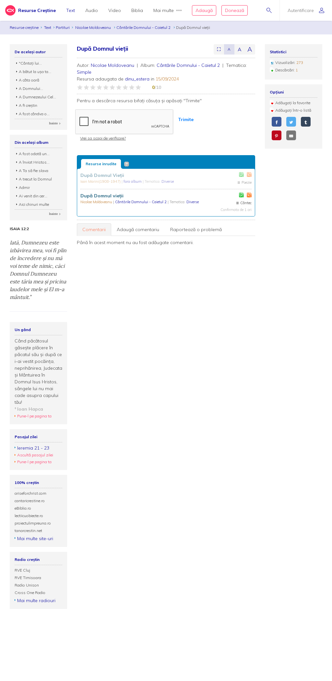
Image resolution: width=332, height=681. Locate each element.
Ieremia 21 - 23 (33, 448)
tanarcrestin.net (28, 530)
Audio (91, 10)
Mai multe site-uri (35, 538)
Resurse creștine (24, 27)
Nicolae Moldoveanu (93, 27)
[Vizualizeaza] (249, 174)
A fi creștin (28, 105)
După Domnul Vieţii (102, 175)
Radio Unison (27, 585)
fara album (133, 181)
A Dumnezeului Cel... (37, 96)
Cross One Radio (30, 592)
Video (114, 10)
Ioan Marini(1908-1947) (101, 181)
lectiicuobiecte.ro (29, 515)
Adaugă (204, 10)
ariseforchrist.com (30, 493)
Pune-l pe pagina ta (34, 416)
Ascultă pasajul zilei (35, 454)
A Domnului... (31, 88)
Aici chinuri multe (34, 204)
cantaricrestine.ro (30, 500)
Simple (84, 72)
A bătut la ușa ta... (35, 71)
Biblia (137, 10)
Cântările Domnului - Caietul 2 (144, 27)
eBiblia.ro (23, 508)
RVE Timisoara (28, 577)
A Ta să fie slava (33, 170)
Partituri (63, 27)
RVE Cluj (22, 570)
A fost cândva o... (34, 113)
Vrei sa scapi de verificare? (103, 138)
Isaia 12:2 (19, 229)
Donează (234, 10)
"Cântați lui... (30, 63)
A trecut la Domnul (35, 179)
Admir (24, 187)
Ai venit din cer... (33, 195)
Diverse (167, 181)
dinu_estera (137, 79)
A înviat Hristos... (34, 162)
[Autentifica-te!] (241, 174)
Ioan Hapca (30, 409)
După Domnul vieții (102, 196)
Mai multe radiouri (36, 600)
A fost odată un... (34, 153)
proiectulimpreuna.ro (33, 523)
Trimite (186, 119)
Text (70, 10)
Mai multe (163, 10)
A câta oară (29, 80)
